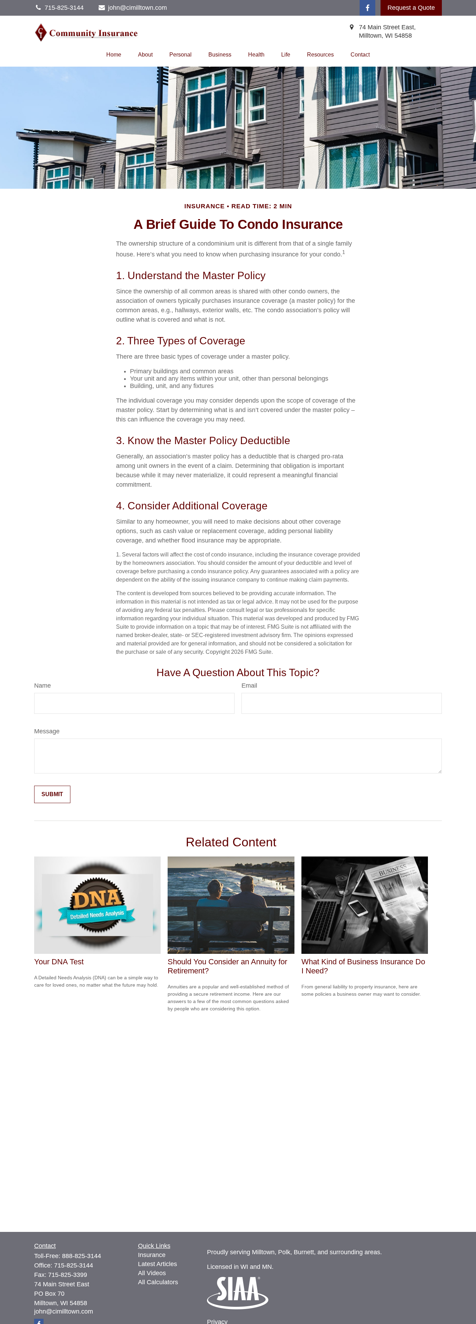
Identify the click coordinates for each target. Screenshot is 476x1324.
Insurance (152, 1254)
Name (42, 685)
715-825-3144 (73, 1265)
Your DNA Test (59, 961)
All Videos (152, 1273)
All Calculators (158, 1282)
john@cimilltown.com (137, 7)
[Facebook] (367, 8)
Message (47, 731)
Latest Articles (157, 1264)
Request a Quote (411, 7)
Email (249, 685)
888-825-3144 (81, 1255)
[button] (114, 55)
